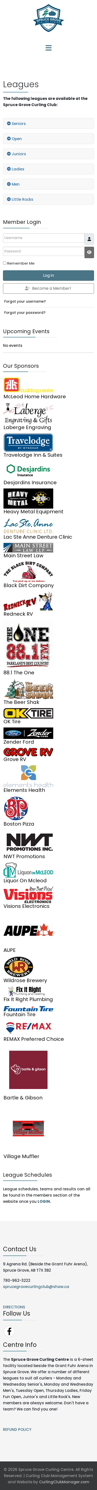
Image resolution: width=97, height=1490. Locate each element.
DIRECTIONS (14, 1307)
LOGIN (44, 1201)
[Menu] (48, 48)
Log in (48, 275)
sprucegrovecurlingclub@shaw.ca (36, 1286)
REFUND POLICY (17, 1429)
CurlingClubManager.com (64, 1482)
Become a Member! (51, 288)
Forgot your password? (25, 312)
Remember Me (21, 263)
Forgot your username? (25, 301)
